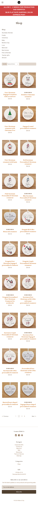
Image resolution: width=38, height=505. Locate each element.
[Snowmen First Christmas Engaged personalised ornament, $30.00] (28, 320)
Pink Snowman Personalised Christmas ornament (10, 196)
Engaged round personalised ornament (28, 127)
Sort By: (5, 64)
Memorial (4, 47)
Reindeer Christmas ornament (28, 96)
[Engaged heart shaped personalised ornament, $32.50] (28, 390)
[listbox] (13, 64)
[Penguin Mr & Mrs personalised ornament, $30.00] (28, 217)
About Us (19, 448)
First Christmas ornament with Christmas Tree (10, 128)
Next (33, 416)
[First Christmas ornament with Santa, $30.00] (10, 147)
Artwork (4, 57)
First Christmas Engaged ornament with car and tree (10, 94)
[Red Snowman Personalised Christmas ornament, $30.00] (28, 147)
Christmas (5, 38)
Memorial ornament (10, 232)
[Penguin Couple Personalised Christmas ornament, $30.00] (28, 249)
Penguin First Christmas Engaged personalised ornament (10, 263)
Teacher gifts (6, 55)
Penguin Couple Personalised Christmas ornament (28, 263)
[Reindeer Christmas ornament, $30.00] (28, 80)
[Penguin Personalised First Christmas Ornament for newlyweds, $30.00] (10, 282)
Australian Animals (7, 33)
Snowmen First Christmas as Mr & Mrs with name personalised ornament (28, 300)
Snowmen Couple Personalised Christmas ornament (10, 335)
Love (3, 45)
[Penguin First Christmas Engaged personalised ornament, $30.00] (10, 249)
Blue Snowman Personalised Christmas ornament (28, 198)
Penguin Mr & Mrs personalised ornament (28, 230)
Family (4, 35)
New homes (5, 50)
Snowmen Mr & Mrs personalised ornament (10, 372)
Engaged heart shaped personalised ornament (28, 405)
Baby (3, 40)
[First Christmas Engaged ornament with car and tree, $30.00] (10, 80)
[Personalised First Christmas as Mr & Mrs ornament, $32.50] (28, 356)
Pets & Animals (6, 52)
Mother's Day (5, 43)
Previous (5, 416)
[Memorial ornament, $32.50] (10, 217)
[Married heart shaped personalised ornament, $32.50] (10, 390)
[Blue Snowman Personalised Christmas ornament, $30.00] (28, 181)
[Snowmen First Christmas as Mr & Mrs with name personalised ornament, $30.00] (28, 282)
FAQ (19, 450)
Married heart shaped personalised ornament (10, 403)
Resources (19, 452)
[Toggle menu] (2, 2)
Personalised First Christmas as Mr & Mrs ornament (28, 370)
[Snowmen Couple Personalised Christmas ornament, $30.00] (10, 320)
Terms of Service (19, 454)
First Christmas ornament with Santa (10, 161)
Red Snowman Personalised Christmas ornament (28, 162)
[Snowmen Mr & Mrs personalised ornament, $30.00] (10, 356)
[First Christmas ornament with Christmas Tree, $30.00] (10, 114)
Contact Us (19, 446)
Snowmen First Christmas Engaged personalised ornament (28, 337)
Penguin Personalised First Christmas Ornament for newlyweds (9, 300)
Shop (19, 464)
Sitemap (19, 456)
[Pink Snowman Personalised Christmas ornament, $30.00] (10, 181)
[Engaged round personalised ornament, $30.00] (28, 114)
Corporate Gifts (19, 444)
